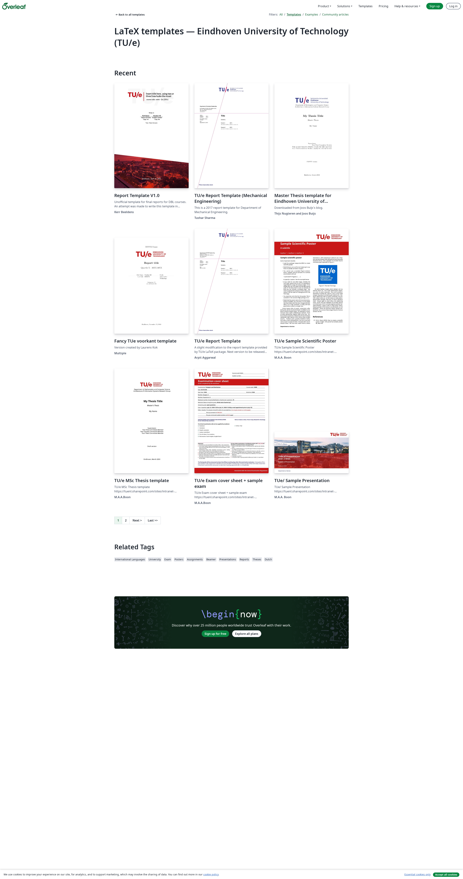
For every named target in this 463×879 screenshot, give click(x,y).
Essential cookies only (417, 874)
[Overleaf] (14, 6)
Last (153, 520)
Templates (294, 14)
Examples (311, 14)
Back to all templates (130, 14)
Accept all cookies (446, 874)
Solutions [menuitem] (343, 6)
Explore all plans (246, 634)
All (281, 14)
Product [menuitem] (323, 6)
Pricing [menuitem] (383, 6)
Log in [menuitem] (453, 6)
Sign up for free (215, 634)
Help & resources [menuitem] (406, 6)
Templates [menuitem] (365, 6)
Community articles (335, 14)
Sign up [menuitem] (435, 6)
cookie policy (210, 874)
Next (137, 520)
